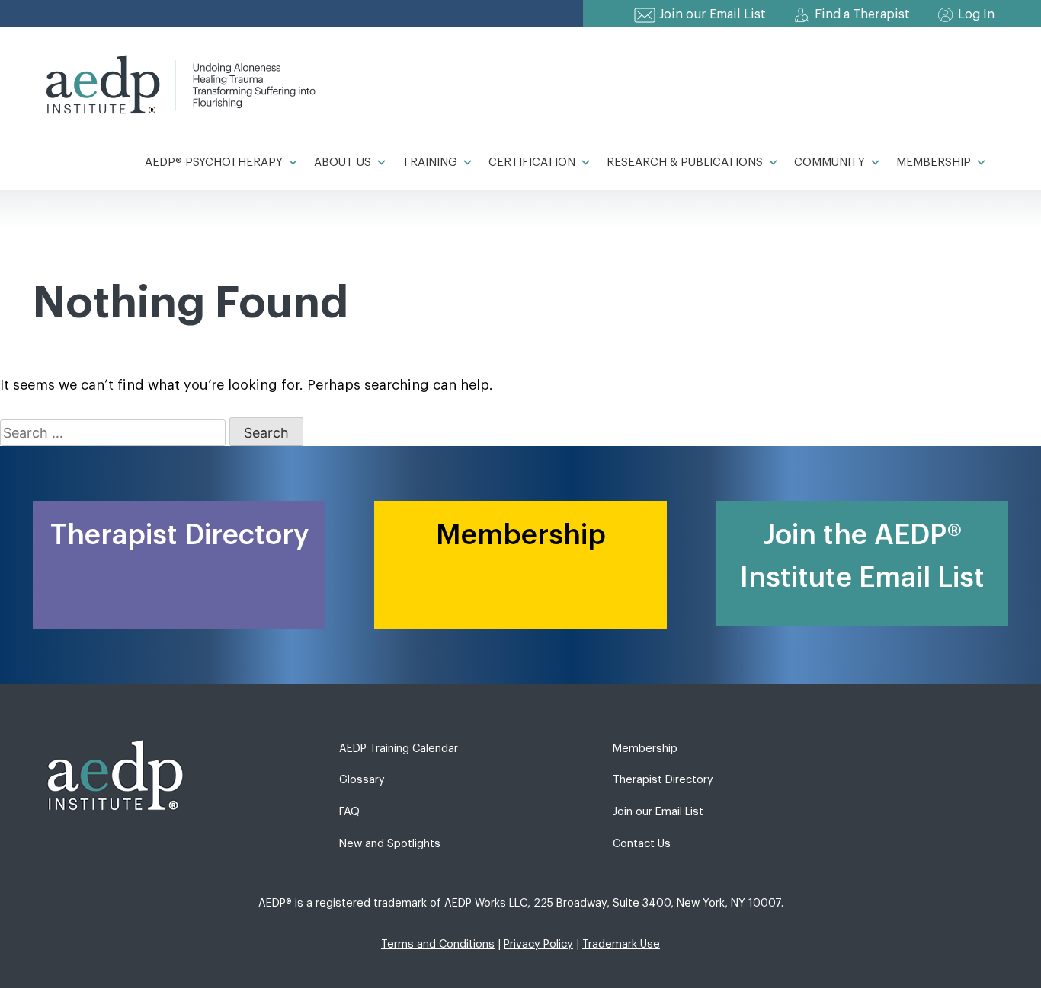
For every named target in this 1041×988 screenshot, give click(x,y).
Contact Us (642, 843)
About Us (342, 162)
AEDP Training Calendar (398, 748)
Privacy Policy (538, 944)
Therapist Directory (663, 780)
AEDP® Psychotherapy (214, 162)
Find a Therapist (862, 14)
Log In (976, 14)
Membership (933, 162)
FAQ (349, 811)
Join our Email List (712, 14)
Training (429, 162)
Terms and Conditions (438, 944)
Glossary (362, 780)
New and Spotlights (389, 843)
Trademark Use (621, 944)
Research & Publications (685, 162)
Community (829, 162)
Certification (531, 162)
